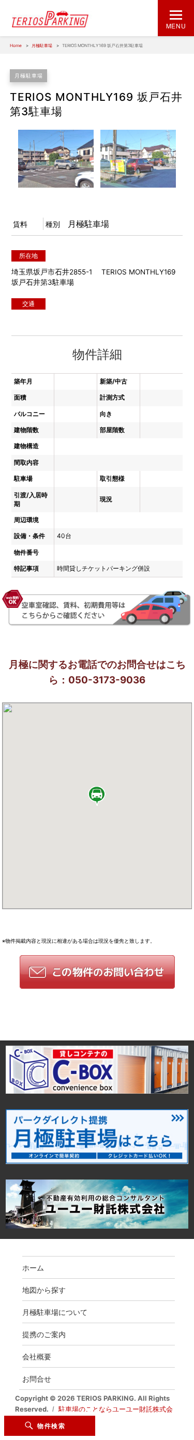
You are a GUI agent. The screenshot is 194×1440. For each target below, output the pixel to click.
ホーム (33, 1267)
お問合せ (36, 1378)
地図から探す (44, 1289)
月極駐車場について (54, 1312)
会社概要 (36, 1356)
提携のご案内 (44, 1334)
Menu (176, 25)
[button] (97, 795)
